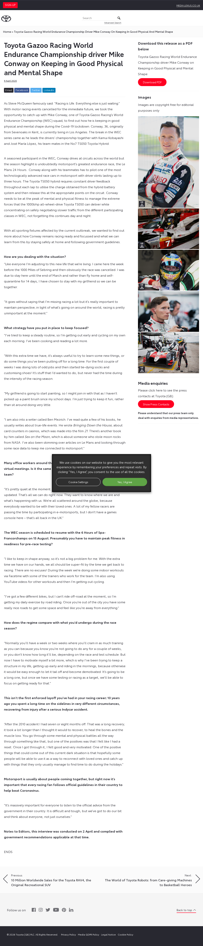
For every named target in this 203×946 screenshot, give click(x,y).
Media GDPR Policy (88, 934)
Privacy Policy (68, 934)
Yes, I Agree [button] (125, 482)
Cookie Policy (125, 934)
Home (7, 32)
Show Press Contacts (156, 404)
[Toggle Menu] (198, 18)
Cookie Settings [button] (78, 482)
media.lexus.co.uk (188, 5)
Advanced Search (112, 22)
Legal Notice (108, 934)
